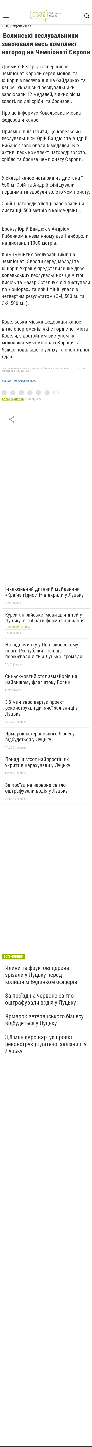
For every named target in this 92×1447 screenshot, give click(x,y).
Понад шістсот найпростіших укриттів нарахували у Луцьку (37, 762)
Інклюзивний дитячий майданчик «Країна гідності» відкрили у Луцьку (44, 592)
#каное (7, 381)
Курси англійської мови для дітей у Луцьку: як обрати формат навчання (45, 618)
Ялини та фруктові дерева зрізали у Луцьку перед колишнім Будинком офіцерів (41, 974)
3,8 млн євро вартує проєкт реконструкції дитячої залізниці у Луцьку (41, 708)
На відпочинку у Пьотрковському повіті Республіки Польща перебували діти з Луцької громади (43, 651)
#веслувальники (25, 381)
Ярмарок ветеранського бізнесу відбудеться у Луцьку (39, 737)
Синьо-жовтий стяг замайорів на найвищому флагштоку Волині (41, 679)
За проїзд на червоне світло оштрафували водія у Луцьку (36, 788)
